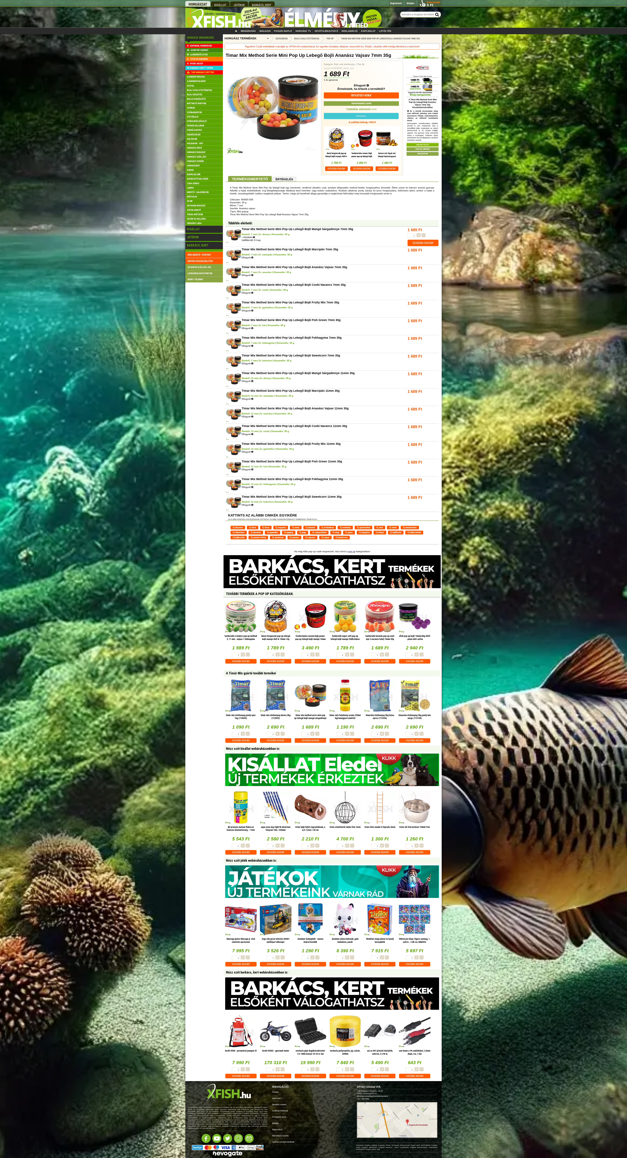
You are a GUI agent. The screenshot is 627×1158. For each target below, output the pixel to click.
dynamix (311, 527)
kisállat (220, 5)
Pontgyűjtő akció (279, 1117)
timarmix (239, 527)
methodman (328, 527)
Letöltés (385, 31)
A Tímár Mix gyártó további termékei (251, 673)
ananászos (278, 537)
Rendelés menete (279, 1104)
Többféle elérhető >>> (361, 109)
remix (296, 527)
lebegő (381, 532)
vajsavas (311, 537)
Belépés (275, 1123)
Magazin (265, 31)
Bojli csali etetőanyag (344, 64)
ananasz (295, 537)
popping (289, 532)
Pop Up (360, 64)
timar (266, 527)
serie (380, 527)
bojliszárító (239, 537)
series (394, 527)
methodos (346, 527)
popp (303, 532)
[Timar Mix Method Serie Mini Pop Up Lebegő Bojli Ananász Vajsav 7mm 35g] (272, 153)
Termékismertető (250, 179)
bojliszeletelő (415, 532)
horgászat (198, 4)
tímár (253, 527)
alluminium (239, 532)
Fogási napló (283, 31)
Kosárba (336, 168)
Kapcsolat (368, 31)
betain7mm (343, 537)
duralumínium (411, 527)
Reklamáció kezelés (280, 1135)
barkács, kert (261, 5)
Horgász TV (303, 31)
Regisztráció (277, 1129)
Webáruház (248, 31)
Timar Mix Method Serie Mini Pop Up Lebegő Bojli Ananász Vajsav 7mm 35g (380, 38)
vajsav (326, 537)
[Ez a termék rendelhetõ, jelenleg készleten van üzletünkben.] (254, 237)
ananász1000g (259, 537)
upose (350, 532)
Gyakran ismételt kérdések (283, 1142)
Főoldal (275, 1092)
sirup (337, 532)
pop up (351, 551)
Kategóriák (282, 38)
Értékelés (284, 179)
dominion (257, 532)
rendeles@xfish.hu (370, 1093)
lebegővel (365, 532)
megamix (281, 527)
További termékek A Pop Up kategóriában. (260, 594)
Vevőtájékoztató (326, 31)
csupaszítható (320, 532)
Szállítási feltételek (280, 1111)
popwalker (273, 532)
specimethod (364, 527)
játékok (239, 5)
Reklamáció (350, 31)
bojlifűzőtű (396, 532)
